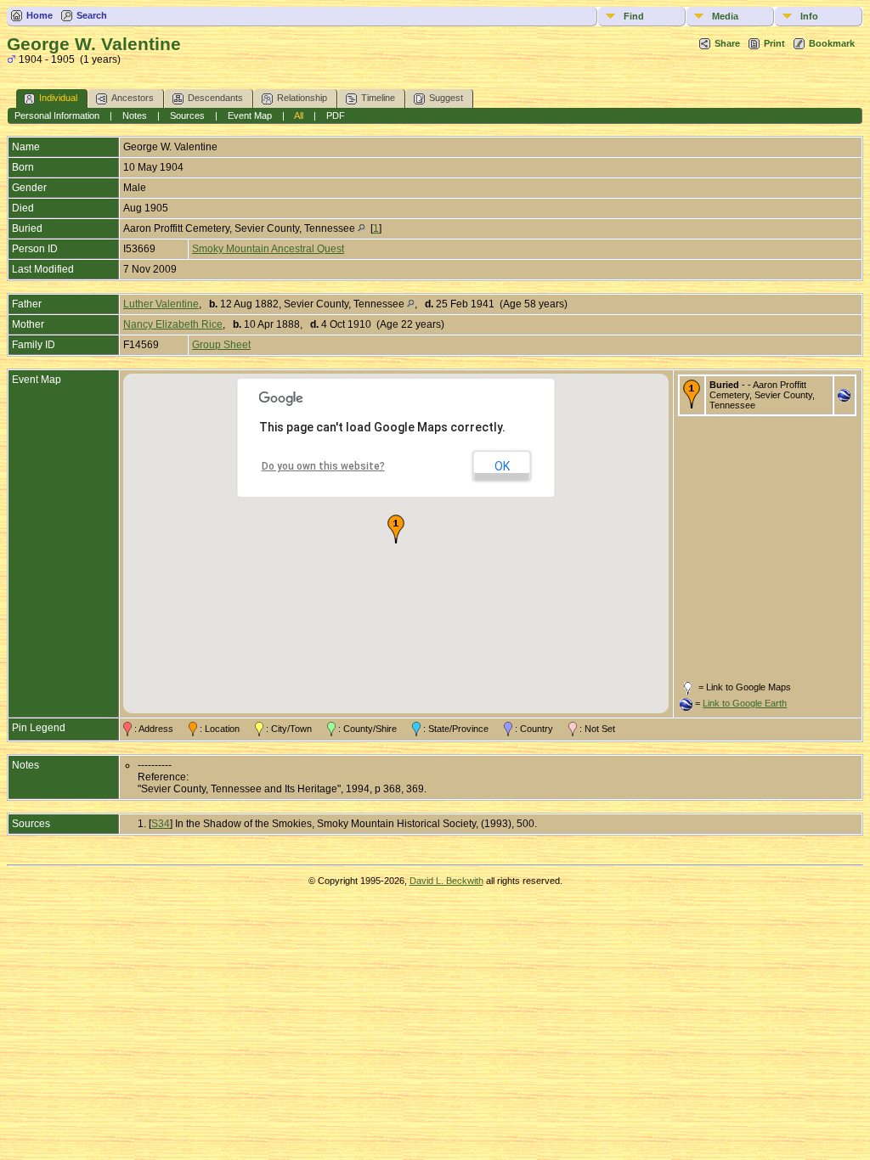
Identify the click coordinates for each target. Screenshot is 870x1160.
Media (725, 16)
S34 (160, 824)
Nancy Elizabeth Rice (173, 324)
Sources (187, 115)
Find (634, 16)
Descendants (215, 98)
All (298, 115)
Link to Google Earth (745, 703)
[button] (396, 529)
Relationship (302, 98)
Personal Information (56, 115)
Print (774, 43)
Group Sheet (221, 345)
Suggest (446, 98)
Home (39, 15)
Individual (58, 98)
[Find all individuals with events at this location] (361, 228)
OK (502, 466)
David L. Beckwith (446, 881)
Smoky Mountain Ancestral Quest (268, 249)
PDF (335, 115)
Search (91, 15)
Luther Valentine (161, 304)
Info (809, 16)
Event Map (250, 115)
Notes (134, 115)
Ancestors (132, 98)
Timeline (378, 98)
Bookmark (832, 43)
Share (727, 43)
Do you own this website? (323, 466)
